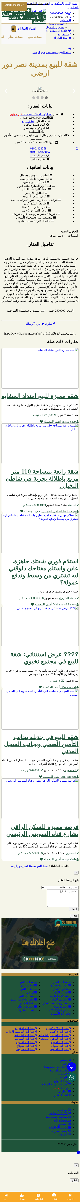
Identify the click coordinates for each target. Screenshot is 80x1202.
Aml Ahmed (68, 776)
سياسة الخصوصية (57, 1116)
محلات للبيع (34, 36)
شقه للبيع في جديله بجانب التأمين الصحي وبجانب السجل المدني (41, 744)
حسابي (32, 17)
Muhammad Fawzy (64, 604)
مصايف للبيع (26, 996)
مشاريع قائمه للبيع (22, 999)
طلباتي (67, 1063)
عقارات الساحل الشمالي (53, 1035)
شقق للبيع (28, 121)
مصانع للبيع (61, 1006)
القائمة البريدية (59, 1070)
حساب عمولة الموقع (55, 1084)
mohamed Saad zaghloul (30, 114)
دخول (6, 1199)
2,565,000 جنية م (29, 853)
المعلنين (62, 1123)
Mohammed (68, 687)
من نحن (63, 1109)
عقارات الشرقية (25, 1035)
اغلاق (74, 915)
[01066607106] (71, 1077)
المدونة (63, 1134)
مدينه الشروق (67, 598)
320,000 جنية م (30, 770)
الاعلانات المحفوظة (56, 1066)
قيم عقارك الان (58, 1010)
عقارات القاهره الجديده (54, 1038)
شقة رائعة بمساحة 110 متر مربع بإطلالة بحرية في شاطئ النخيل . (42, 478)
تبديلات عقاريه (59, 996)
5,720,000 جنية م (43, 415)
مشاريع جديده (59, 985)
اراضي (30, 992)
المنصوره (70, 770)
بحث (19, 14)
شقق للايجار (60, 989)
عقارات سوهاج (25, 1045)
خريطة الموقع (62, 1080)
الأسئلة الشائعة (58, 1113)
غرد (38, 323)
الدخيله (72, 504)
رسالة (29, 323)
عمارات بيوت (25, 1003)
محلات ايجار (15, 36)
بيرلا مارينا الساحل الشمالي (58, 511)
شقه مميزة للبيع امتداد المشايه (40, 396)
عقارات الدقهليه (25, 1028)
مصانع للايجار (25, 1006)
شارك (48, 323)
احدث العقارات (58, 1127)
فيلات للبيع (27, 989)
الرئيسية (70, 1199)
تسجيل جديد (56, 23)
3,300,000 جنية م (30, 598)
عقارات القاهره (25, 1042)
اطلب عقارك (26, 1010)
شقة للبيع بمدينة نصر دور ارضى (52, 52)
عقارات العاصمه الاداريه (20, 1031)
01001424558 (38, 148)
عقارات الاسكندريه (57, 1028)
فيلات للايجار (60, 992)
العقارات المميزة (61, 1013)
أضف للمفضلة (38, 155)
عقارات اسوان (60, 1045)
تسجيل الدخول (55, 27)
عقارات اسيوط (25, 1049)
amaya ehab (68, 421)
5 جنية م (55, 680)
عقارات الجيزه (60, 1042)
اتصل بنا (63, 1073)
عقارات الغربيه (59, 1049)
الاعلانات (54, 1199)
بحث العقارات (59, 1130)
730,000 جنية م (32, 504)
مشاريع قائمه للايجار (55, 1003)
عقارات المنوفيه (25, 1038)
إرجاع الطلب (63, 1077)
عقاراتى (63, 1091)
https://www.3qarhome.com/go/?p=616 (27, 333)
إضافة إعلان (38, 1199)
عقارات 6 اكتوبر (59, 1031)
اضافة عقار (61, 1095)
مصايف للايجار (59, 999)
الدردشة (62, 1087)
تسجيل (22, 1199)
